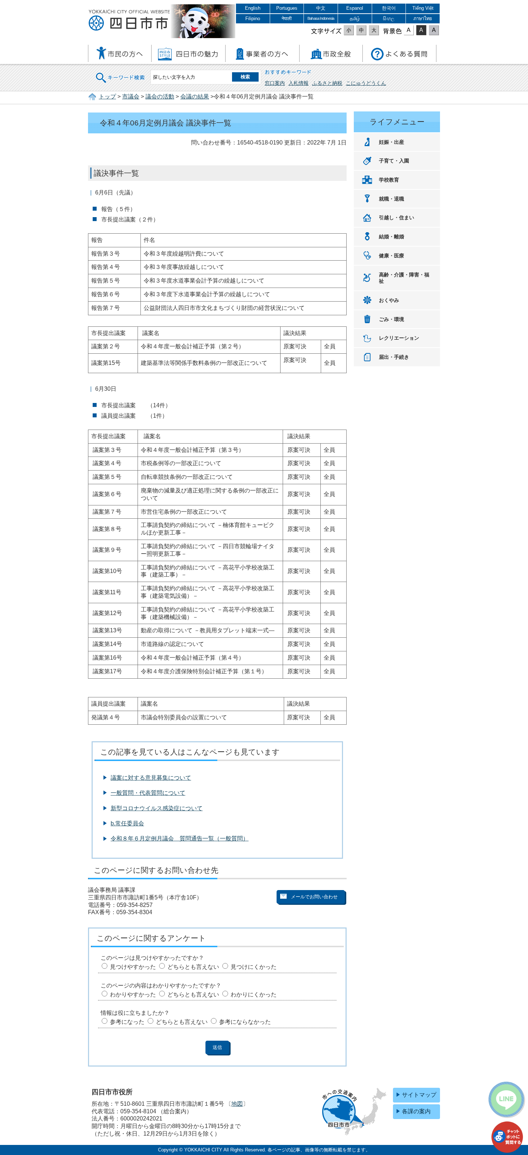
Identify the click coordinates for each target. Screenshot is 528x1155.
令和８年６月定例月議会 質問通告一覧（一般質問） (180, 838)
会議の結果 (194, 96)
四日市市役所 (129, 20)
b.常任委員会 (127, 823)
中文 (320, 8)
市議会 (130, 96)
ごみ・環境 (391, 319)
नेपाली (287, 18)
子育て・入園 (394, 161)
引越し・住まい (396, 217)
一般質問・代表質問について (148, 793)
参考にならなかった (245, 1022)
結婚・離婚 (391, 236)
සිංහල (388, 18)
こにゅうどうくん (366, 83)
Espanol (354, 8)
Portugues (286, 8)
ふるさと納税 (327, 83)
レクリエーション (399, 338)
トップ (107, 96)
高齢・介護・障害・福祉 (404, 278)
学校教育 (389, 180)
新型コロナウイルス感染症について (157, 808)
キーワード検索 (121, 73)
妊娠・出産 (391, 142)
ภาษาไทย (422, 18)
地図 (237, 1104)
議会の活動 (159, 96)
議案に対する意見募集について (151, 778)
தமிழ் (355, 18)
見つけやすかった (133, 967)
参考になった (127, 1022)
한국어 (389, 8)
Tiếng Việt (423, 8)
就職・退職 (391, 199)
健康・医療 (391, 255)
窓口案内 (275, 83)
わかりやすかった (133, 994)
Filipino (252, 18)
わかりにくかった (254, 994)
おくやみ (389, 300)
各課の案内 (416, 1111)
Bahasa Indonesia (320, 18)
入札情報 (298, 83)
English (252, 8)
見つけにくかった (254, 967)
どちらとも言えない (193, 967)
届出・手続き (394, 357)
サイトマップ (419, 1095)
